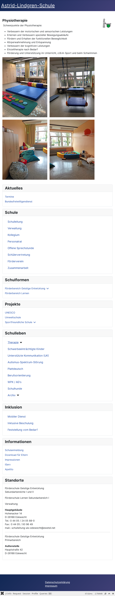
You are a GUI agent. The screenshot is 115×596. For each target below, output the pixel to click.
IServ (8, 464)
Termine (9, 196)
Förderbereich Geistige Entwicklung (25, 288)
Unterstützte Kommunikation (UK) (28, 355)
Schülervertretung (19, 254)
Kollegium (13, 234)
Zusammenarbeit (18, 267)
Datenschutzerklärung (57, 582)
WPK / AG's (14, 382)
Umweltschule (13, 317)
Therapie (13, 342)
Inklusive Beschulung (20, 423)
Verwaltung (15, 228)
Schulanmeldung (14, 450)
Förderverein (16, 261)
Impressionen (12, 459)
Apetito (9, 469)
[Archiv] (17, 395)
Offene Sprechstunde (21, 248)
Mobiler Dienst (17, 416)
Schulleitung (15, 221)
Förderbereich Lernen (17, 293)
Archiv (12, 395)
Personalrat (15, 241)
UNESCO (10, 312)
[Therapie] (20, 342)
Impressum (51, 585)
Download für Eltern (16, 454)
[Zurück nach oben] (110, 590)
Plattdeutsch (15, 368)
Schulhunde (15, 388)
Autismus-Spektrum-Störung (25, 362)
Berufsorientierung (19, 375)
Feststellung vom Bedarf (23, 429)
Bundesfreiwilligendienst (18, 201)
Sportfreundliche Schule (18, 322)
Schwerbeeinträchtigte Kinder (26, 349)
